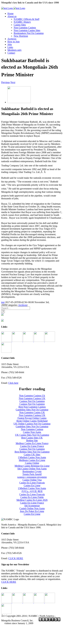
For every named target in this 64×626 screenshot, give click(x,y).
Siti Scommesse (32, 505)
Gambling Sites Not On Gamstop (32, 409)
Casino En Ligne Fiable (32, 497)
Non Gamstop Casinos (25, 27)
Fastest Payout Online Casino (32, 418)
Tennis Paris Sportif (32, 474)
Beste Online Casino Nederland (32, 421)
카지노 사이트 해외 (32, 491)
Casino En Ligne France (32, 446)
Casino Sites (20, 24)
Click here (13, 383)
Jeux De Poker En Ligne (32, 511)
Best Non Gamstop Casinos (32, 406)
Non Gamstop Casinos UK (32, 398)
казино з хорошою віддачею (32, 477)
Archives (22, 305)
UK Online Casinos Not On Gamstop (32, 423)
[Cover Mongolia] (50, 341)
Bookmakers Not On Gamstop (29, 33)
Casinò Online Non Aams (32, 508)
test (3, 302)
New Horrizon (21, 36)
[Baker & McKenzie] (17, 341)
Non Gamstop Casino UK (32, 412)
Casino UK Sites (32, 454)
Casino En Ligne (32, 485)
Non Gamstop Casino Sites (27, 30)
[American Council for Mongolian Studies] (6, 341)
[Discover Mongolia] (6, 352)
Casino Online (32, 463)
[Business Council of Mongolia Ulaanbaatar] (39, 341)
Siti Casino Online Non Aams (32, 468)
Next (12, 82)
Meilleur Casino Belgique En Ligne (32, 465)
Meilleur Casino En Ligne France (32, 443)
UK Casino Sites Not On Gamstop (32, 435)
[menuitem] (35, 13)
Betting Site (32, 440)
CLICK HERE (15, 558)
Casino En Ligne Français (32, 482)
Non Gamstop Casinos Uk (32, 395)
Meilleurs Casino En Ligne (32, 460)
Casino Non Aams (32, 432)
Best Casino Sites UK (32, 437)
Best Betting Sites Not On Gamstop (32, 451)
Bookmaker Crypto (32, 471)
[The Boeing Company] (28, 341)
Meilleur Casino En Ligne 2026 (32, 500)
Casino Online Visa (32, 480)
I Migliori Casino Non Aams (32, 457)
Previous (5, 82)
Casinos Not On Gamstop (32, 401)
